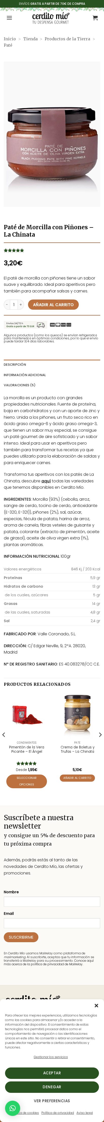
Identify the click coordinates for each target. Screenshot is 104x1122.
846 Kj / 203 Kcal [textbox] (85, 569)
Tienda (30, 38)
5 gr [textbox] (96, 595)
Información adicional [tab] (25, 375)
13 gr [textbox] (96, 586)
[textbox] (33, 578)
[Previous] (4, 745)
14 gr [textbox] (96, 603)
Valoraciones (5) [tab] (20, 385)
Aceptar (52, 1073)
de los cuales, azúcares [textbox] (26, 595)
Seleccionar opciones (27, 781)
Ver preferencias (52, 1100)
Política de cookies (25, 1113)
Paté (8, 45)
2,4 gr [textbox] (95, 620)
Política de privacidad (57, 1113)
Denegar (52, 1087)
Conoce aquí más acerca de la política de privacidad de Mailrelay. (49, 962)
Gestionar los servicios (51, 1057)
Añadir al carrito (53, 304)
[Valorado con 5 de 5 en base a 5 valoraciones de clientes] (52, 250)
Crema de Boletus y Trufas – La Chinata (77, 749)
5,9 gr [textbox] (95, 577)
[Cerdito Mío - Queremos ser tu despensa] (51, 18)
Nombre (11, 892)
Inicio (10, 38)
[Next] (100, 745)
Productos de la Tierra (67, 38)
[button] (96, 1005)
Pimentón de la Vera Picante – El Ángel (26, 749)
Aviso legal (84, 1113)
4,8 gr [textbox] (95, 612)
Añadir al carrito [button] (77, 778)
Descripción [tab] (15, 364)
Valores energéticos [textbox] (22, 569)
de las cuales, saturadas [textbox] (27, 612)
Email (9, 913)
